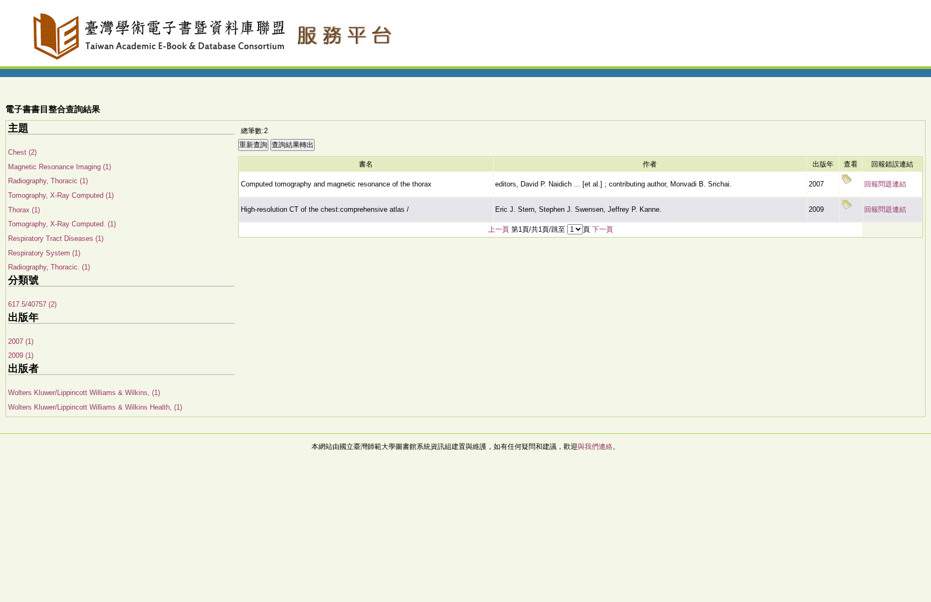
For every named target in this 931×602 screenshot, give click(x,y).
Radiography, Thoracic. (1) (49, 267)
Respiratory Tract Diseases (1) (55, 238)
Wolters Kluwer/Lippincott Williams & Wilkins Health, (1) (95, 407)
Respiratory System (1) (44, 253)
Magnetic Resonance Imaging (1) (59, 167)
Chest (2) (22, 152)
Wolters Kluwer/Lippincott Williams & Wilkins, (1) (84, 393)
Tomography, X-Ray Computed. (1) (62, 224)
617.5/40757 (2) (32, 304)
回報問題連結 (885, 184)
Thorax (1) (24, 210)
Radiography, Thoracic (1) (48, 181)
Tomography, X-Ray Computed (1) (61, 195)
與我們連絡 (595, 446)
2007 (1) (20, 341)
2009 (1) (20, 355)
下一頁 (602, 229)
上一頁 (498, 229)
